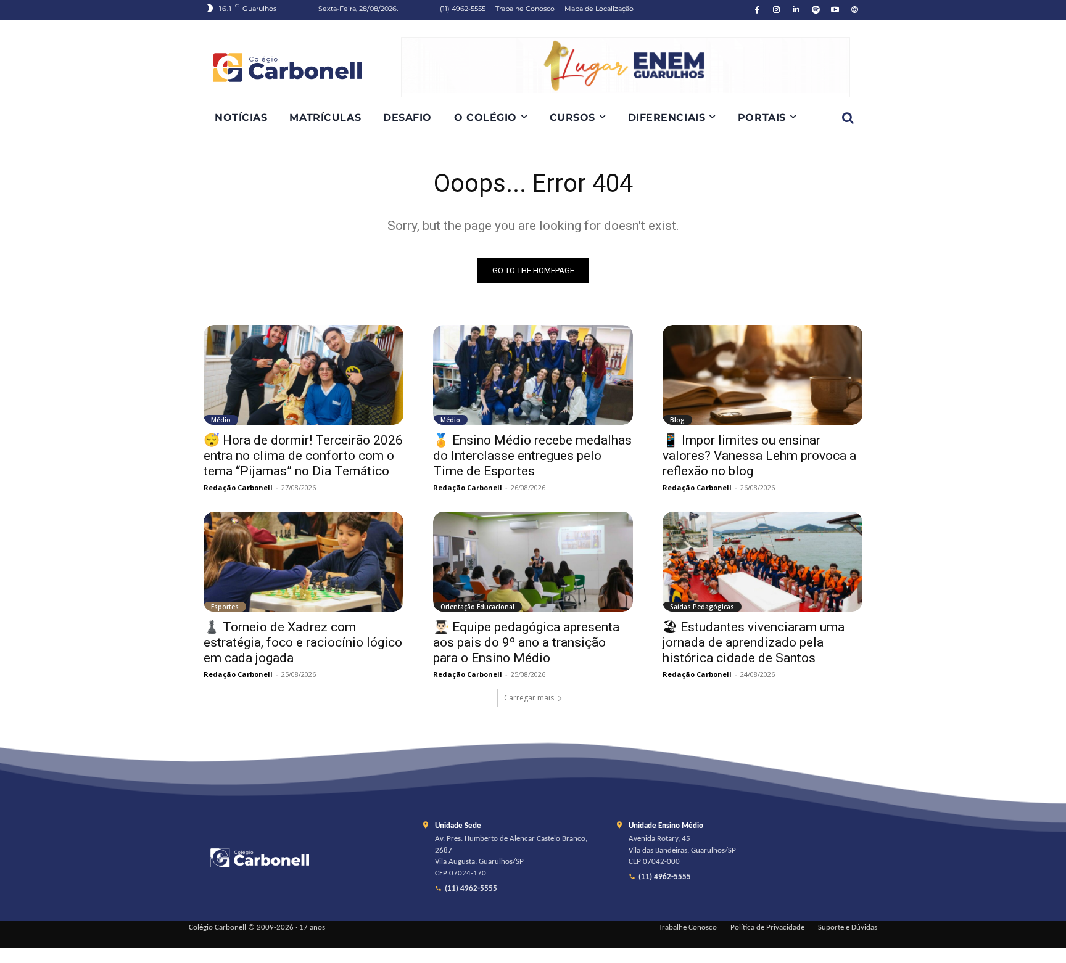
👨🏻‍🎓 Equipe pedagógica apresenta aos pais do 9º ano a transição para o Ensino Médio (526, 642)
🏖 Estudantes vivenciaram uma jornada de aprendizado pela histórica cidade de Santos (754, 642)
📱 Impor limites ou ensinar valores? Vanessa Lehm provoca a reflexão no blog (759, 455)
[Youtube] (835, 10)
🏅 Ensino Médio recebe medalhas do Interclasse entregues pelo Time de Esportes (532, 455)
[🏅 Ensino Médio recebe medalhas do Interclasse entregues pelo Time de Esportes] (533, 375)
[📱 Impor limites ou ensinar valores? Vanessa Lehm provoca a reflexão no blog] (762, 375)
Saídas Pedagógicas (702, 606)
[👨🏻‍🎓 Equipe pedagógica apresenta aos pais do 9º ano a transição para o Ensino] (533, 562)
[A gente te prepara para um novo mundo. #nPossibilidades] (302, 67)
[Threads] (854, 10)
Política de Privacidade (767, 928)
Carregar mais (529, 697)
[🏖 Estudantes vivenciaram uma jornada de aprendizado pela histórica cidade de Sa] (762, 562)
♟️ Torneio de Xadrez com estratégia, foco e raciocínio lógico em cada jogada (303, 642)
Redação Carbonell (238, 487)
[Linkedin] (796, 10)
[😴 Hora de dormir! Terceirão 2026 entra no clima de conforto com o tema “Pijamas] (303, 375)
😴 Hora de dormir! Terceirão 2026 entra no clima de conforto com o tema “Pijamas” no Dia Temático (303, 455)
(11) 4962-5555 (471, 889)
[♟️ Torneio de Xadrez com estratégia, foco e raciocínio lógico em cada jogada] (303, 562)
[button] (847, 118)
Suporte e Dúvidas (847, 928)
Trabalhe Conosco (688, 928)
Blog (677, 420)
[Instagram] (777, 10)
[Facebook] (757, 10)
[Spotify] (816, 10)
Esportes (225, 606)
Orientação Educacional (477, 606)
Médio (221, 420)
